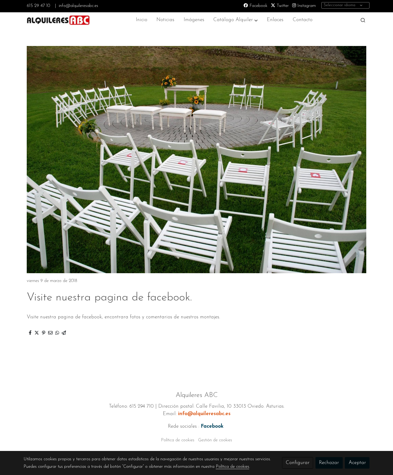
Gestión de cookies (215, 440)
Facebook (257, 6)
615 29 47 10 (38, 6)
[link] (58, 20)
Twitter (282, 6)
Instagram (306, 6)
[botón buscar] (362, 20)
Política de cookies (177, 440)
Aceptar (357, 462)
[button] (235, 20)
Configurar (298, 462)
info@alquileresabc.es (78, 6)
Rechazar (329, 462)
